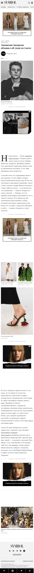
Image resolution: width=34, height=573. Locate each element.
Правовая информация (28, 560)
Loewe (5, 58)
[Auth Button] (32, 3)
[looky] (24, 551)
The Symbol (10, 2)
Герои (2, 41)
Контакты (17, 554)
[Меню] (2, 3)
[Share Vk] (4, 570)
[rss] (10, 551)
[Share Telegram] (21, 570)
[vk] (13, 551)
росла (31, 421)
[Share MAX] (12, 570)
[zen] (20, 551)
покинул (15, 445)
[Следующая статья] (17, 538)
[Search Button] (29, 3)
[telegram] (17, 551)
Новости (7, 41)
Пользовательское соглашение (8, 560)
